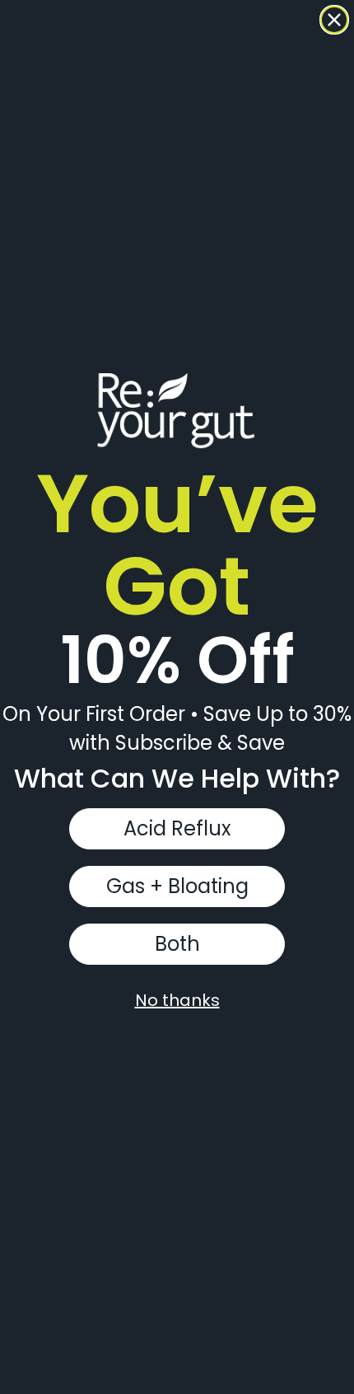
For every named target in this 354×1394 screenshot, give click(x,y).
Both (177, 943)
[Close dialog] (334, 20)
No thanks (177, 1000)
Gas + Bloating (177, 886)
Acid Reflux (177, 828)
